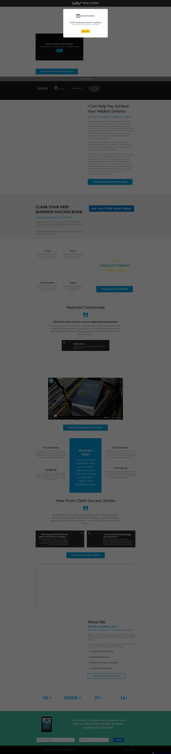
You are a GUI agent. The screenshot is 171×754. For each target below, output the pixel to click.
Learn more (85, 31)
